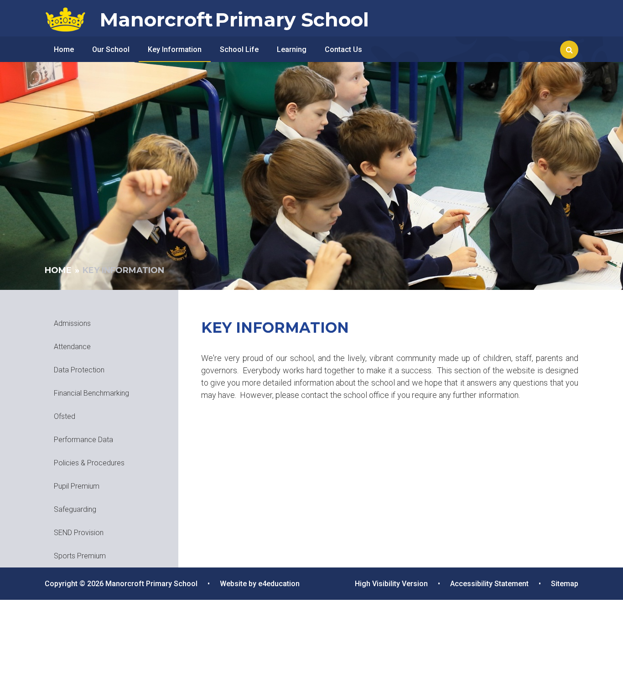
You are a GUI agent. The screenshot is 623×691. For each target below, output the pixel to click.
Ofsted (64, 416)
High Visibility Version (391, 583)
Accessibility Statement (489, 583)
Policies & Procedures (89, 463)
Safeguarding (75, 509)
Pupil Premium (76, 486)
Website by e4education (260, 583)
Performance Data (83, 439)
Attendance (72, 346)
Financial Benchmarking (91, 393)
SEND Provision (79, 532)
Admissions (72, 323)
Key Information (123, 270)
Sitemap (564, 583)
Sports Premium (80, 556)
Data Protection (79, 370)
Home (58, 270)
